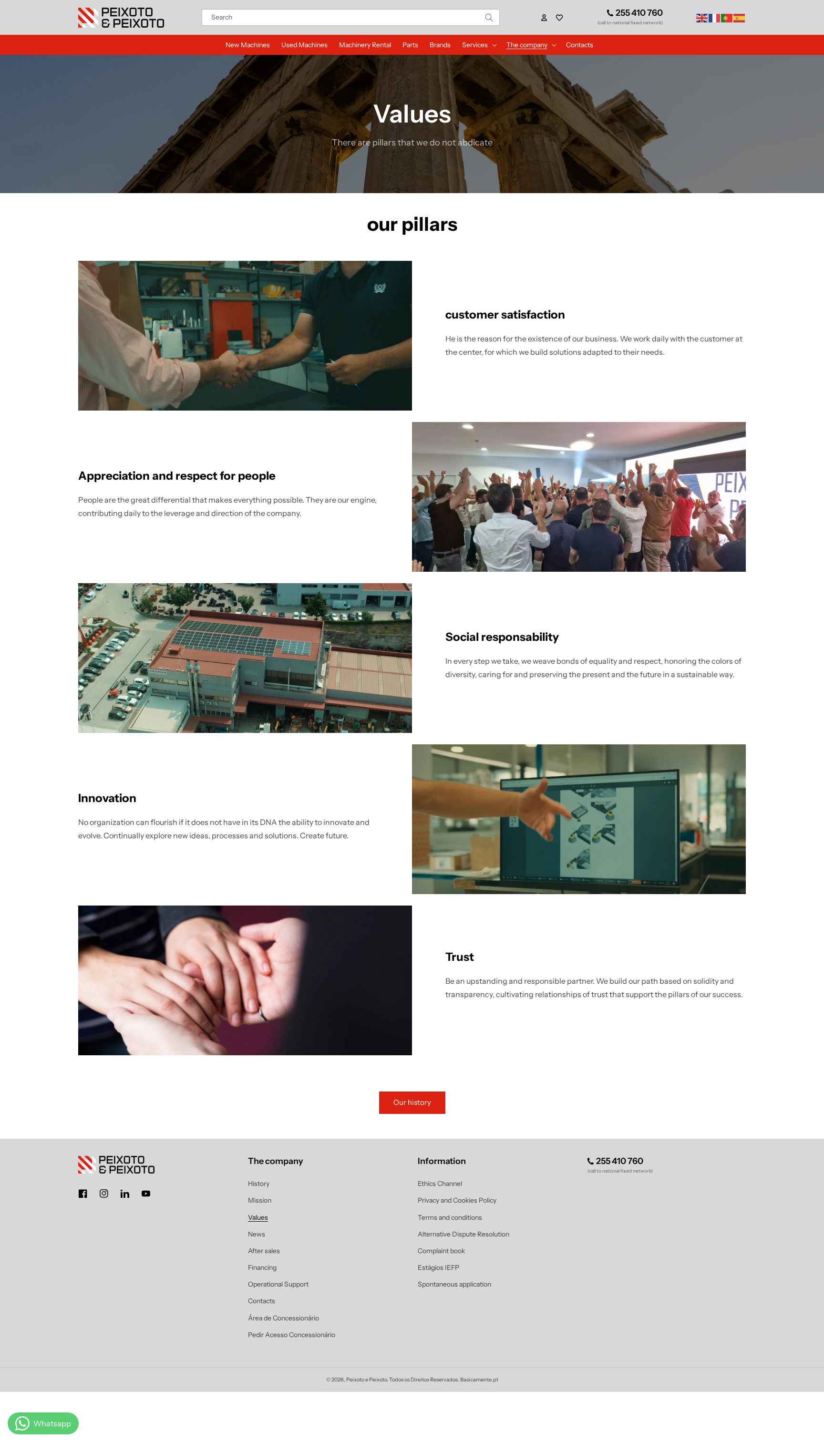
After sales (264, 1250)
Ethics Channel (440, 1183)
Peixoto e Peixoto (366, 1379)
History (258, 1183)
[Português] (727, 17)
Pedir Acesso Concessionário (291, 1334)
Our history (412, 1102)
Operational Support (278, 1284)
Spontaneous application (454, 1284)
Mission (259, 1200)
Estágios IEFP (438, 1267)
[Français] (715, 17)
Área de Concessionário (283, 1318)
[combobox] (351, 17)
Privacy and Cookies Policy (457, 1200)
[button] (559, 17)
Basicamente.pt (479, 1379)
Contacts (261, 1301)
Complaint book (441, 1250)
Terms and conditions (450, 1217)
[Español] (739, 17)
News (256, 1234)
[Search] (489, 17)
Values (258, 1217)
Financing (262, 1267)
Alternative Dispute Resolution (463, 1234)
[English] (702, 17)
